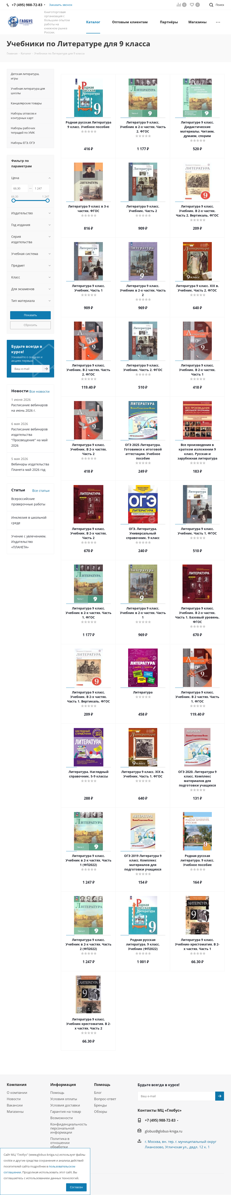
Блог (98, 1092)
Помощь (57, 1092)
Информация (63, 1084)
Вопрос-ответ (105, 1099)
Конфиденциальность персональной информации (68, 1128)
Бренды (100, 1105)
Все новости (39, 391)
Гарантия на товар (65, 1111)
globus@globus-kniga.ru (163, 1131)
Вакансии (15, 1105)
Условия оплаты (63, 1099)
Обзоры (100, 1111)
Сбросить (30, 325)
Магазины (15, 1111)
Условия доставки (65, 1105)
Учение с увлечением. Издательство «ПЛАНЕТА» (28, 541)
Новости (14, 1099)
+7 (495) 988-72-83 (160, 1120)
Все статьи (41, 490)
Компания (16, 1084)
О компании (17, 1092)
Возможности (61, 1118)
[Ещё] (218, 21)
